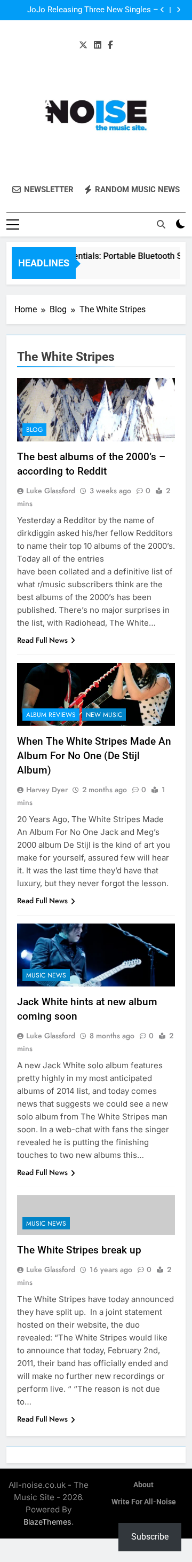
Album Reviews (51, 715)
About (143, 1484)
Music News (46, 975)
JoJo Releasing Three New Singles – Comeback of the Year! (92, 10)
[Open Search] (161, 224)
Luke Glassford (50, 490)
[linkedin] (98, 45)
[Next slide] (178, 9)
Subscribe (150, 1537)
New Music (104, 715)
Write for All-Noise (143, 1501)
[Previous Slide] (162, 9)
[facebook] (110, 45)
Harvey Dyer (47, 789)
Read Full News (42, 640)
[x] (83, 45)
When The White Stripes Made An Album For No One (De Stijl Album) (94, 755)
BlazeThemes (47, 1521)
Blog (34, 430)
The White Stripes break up (79, 1250)
